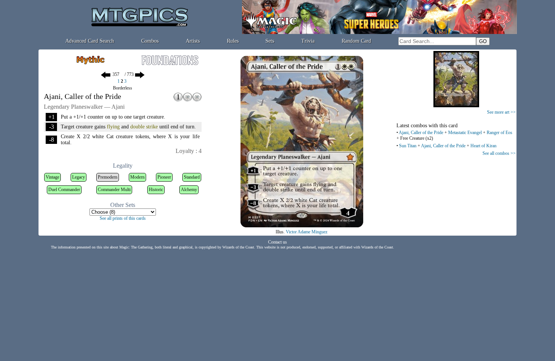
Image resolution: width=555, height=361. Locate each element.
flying (113, 127)
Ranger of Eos (499, 132)
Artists (193, 41)
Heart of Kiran (483, 145)
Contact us (277, 242)
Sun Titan (407, 145)
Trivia (307, 41)
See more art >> (501, 112)
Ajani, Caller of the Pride (421, 132)
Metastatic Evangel (465, 132)
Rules (233, 41)
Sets (269, 41)
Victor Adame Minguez (306, 231)
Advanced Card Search (89, 41)
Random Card (356, 41)
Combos (150, 41)
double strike (144, 127)
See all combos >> (499, 153)
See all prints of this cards (123, 218)
